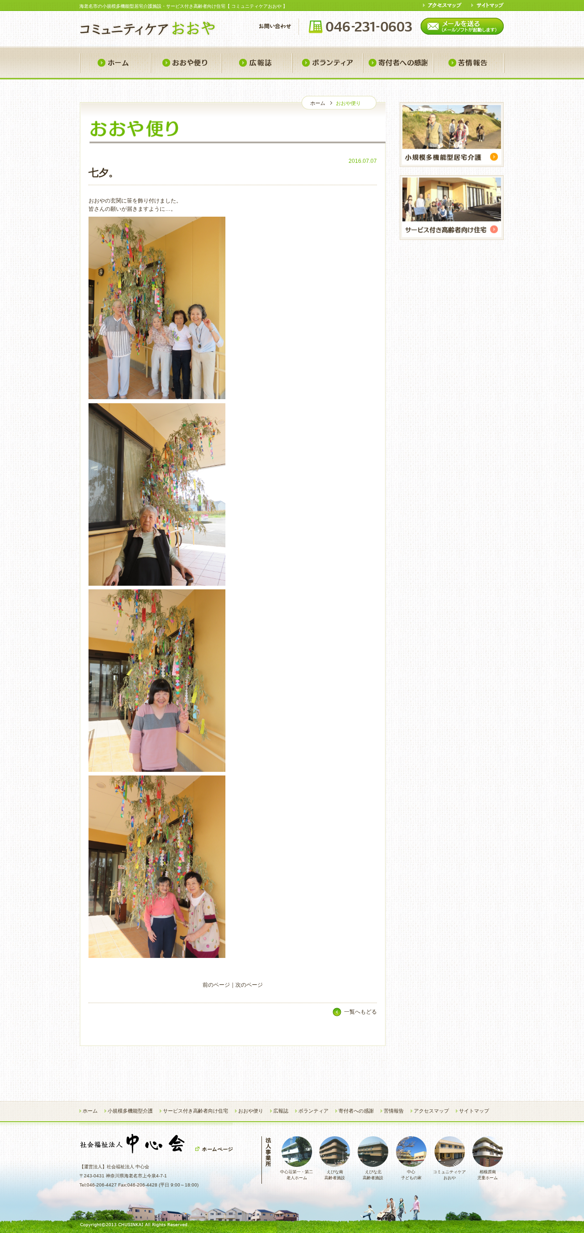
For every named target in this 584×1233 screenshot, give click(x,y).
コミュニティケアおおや (449, 1175)
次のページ (249, 985)
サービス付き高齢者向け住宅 (195, 1110)
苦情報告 (469, 63)
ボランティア (327, 63)
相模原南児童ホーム (487, 1175)
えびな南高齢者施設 (334, 1175)
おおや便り (185, 63)
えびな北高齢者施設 (373, 1175)
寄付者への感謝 (397, 63)
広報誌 (256, 63)
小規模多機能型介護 (130, 1110)
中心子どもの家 (411, 1175)
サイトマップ (474, 1110)
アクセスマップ (431, 1110)
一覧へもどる (360, 1012)
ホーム (114, 63)
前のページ (216, 985)
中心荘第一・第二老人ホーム (296, 1175)
